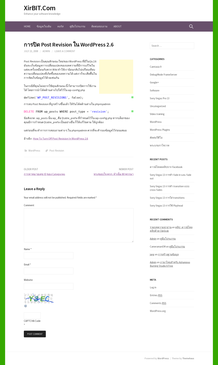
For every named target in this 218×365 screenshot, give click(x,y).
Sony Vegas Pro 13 (159, 98)
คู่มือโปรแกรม (77, 26)
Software (154, 90)
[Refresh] (26, 305)
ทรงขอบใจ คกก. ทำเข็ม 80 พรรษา (114, 174)
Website (28, 279)
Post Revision (56, 150)
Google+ (154, 82)
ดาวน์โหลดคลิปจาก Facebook (166, 167)
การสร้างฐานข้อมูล (168, 254)
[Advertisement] (116, 77)
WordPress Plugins (160, 129)
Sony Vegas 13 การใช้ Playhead (166, 205)
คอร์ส (60, 26)
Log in (153, 287)
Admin (46, 51)
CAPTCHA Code (32, 320)
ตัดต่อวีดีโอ (156, 137)
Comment (29, 205)
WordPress (34, 150)
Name (28, 249)
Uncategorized (158, 106)
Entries (156, 295)
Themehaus (188, 358)
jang (152, 254)
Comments (158, 303)
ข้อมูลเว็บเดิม (44, 26)
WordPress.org (158, 311)
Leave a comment (64, 51)
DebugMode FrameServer (163, 74)
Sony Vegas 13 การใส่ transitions (167, 197)
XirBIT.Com (40, 8)
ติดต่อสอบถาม (99, 26)
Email (27, 264)
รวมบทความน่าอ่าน (161, 227)
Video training (157, 114)
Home (27, 26)
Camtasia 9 (155, 66)
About (118, 26)
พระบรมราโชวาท (159, 145)
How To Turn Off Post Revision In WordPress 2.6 (60, 138)
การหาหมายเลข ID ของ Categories (44, 174)
